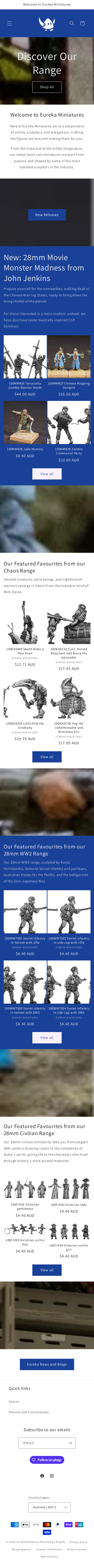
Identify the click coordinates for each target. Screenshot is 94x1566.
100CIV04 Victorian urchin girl (68, 1247)
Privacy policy (79, 1542)
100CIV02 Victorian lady (69, 1205)
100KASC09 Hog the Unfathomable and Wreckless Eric (69, 728)
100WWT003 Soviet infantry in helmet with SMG (25, 1010)
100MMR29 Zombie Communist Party (69, 451)
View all (47, 473)
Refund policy (49, 1556)
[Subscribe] (70, 1443)
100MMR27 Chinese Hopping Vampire (69, 385)
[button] (9, 23)
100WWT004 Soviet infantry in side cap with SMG (69, 1010)
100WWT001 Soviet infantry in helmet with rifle (25, 940)
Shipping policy (22, 1549)
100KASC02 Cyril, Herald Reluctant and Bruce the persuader (69, 653)
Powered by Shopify (52, 1542)
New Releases (47, 214)
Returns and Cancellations (29, 1412)
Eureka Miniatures (28, 1542)
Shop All (47, 87)
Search (14, 1401)
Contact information (49, 1549)
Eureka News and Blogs (47, 1364)
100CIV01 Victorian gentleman (25, 1207)
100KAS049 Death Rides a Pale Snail (25, 651)
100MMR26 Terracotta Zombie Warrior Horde (25, 385)
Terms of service (77, 1549)
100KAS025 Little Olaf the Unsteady (25, 726)
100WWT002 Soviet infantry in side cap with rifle (69, 940)
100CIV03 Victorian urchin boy (25, 1242)
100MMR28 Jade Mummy (25, 449)
